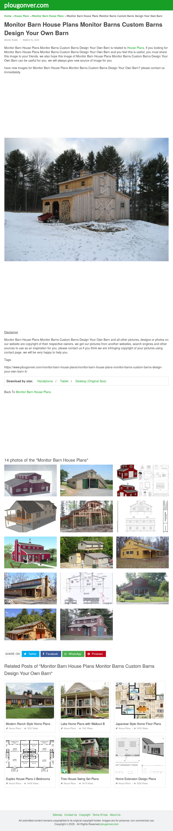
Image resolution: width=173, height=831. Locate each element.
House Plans (11, 40)
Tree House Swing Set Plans (80, 779)
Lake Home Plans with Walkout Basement (88, 724)
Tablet (64, 381)
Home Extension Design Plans (136, 779)
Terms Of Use (100, 814)
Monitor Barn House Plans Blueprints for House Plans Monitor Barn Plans (47, 528)
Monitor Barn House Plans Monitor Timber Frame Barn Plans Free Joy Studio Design (53, 600)
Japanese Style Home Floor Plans (138, 724)
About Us (115, 814)
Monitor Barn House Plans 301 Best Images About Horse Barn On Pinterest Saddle (108, 600)
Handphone (45, 381)
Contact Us (70, 814)
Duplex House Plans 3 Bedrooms (28, 779)
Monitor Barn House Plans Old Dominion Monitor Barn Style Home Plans (46, 564)
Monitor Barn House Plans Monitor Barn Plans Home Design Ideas (43, 636)
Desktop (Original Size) (91, 381)
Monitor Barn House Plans (33, 392)
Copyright (84, 814)
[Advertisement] (86, 107)
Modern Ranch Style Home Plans (28, 724)
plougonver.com (26, 5)
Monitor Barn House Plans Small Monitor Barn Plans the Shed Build (44, 492)
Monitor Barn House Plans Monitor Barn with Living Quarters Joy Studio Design (106, 636)
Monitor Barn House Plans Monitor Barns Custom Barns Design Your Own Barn (106, 492)
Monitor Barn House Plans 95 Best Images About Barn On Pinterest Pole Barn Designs (110, 528)
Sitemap (57, 814)
